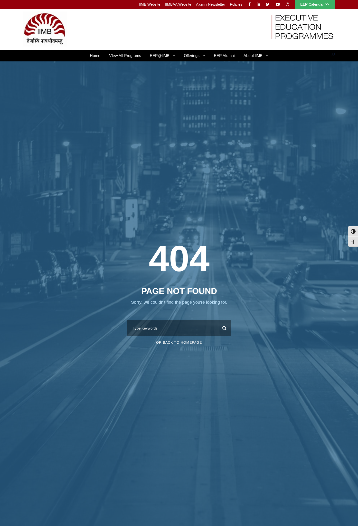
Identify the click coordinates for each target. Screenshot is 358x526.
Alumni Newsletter (210, 4)
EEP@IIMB (160, 56)
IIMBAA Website (178, 4)
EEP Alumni (224, 56)
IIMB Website (149, 4)
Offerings (191, 56)
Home (95, 56)
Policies (236, 4)
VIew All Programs (125, 56)
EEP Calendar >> (314, 4)
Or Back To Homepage (179, 342)
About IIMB (253, 56)
